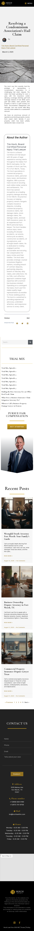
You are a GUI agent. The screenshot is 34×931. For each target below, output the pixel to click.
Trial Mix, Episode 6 (9, 385)
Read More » (8, 556)
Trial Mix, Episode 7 (9, 388)
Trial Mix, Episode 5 (9, 382)
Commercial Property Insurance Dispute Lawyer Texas (16, 672)
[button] (17, 323)
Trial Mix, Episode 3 (9, 375)
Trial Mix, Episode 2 (9, 371)
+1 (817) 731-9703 (17, 805)
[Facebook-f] (19, 922)
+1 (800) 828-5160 (17, 802)
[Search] (30, 342)
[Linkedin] (14, 922)
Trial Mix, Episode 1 (9, 368)
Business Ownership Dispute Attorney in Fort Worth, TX (16, 605)
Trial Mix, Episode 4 (9, 378)
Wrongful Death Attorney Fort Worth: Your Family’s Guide (16, 536)
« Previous (9, 702)
